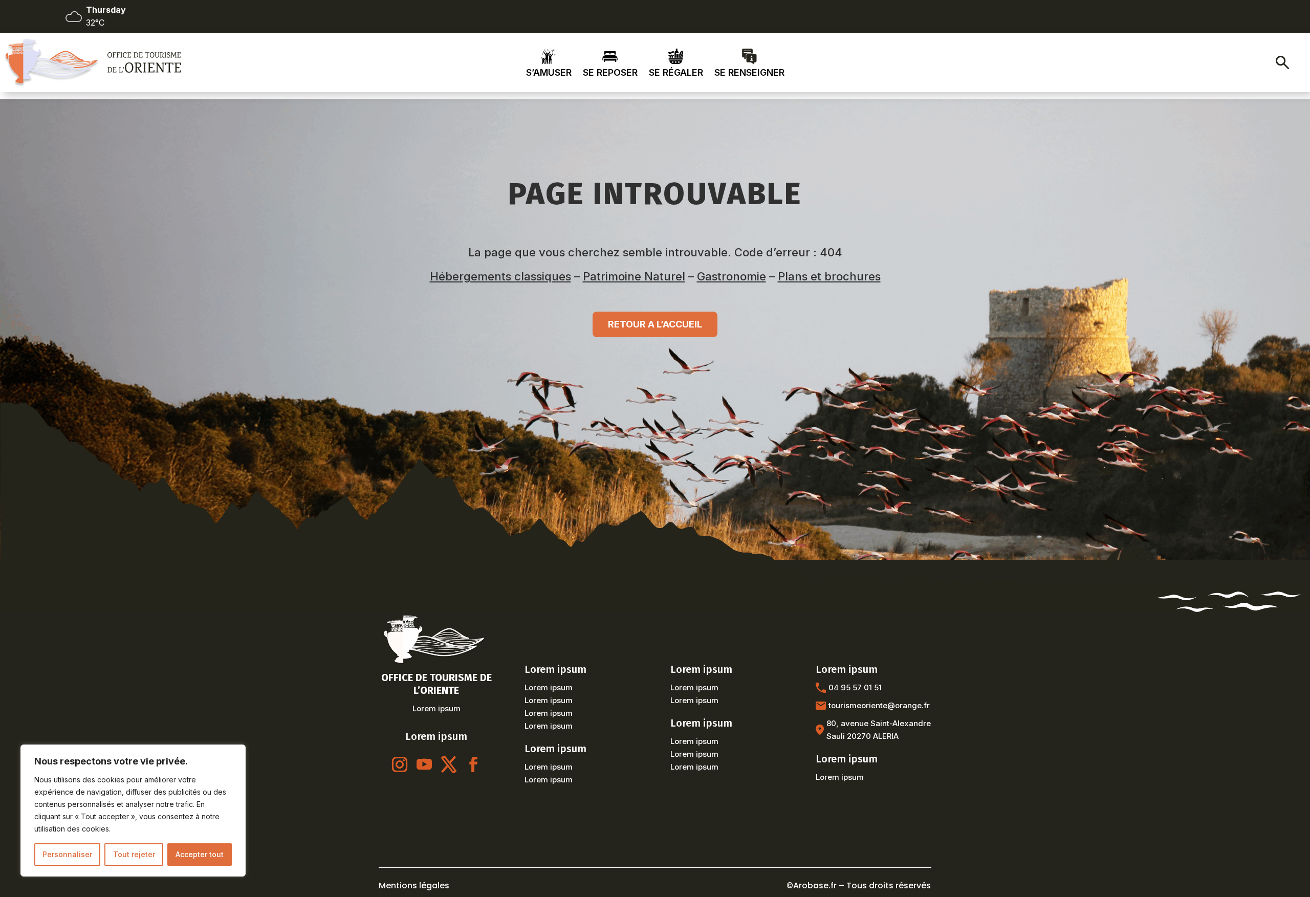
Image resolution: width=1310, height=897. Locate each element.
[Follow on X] (449, 764)
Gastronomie (731, 276)
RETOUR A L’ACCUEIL (655, 324)
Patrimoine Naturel (634, 276)
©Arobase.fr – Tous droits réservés (859, 885)
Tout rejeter (134, 854)
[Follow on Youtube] (424, 764)
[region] (133, 811)
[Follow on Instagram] (399, 764)
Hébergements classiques (500, 276)
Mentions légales (414, 885)
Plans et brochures (829, 276)
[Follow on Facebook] (473, 764)
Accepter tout (200, 854)
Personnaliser (67, 854)
